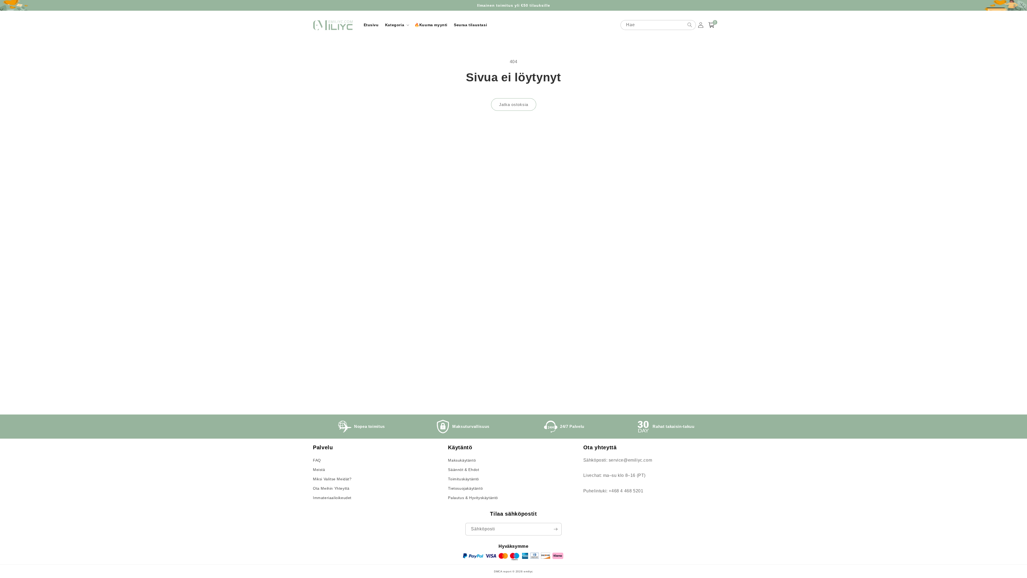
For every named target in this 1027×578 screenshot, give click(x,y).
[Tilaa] (555, 529)
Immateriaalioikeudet (332, 498)
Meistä (319, 469)
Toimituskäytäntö (463, 479)
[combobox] (658, 25)
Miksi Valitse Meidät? (332, 479)
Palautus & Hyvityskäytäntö (473, 498)
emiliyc (528, 571)
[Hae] (690, 24)
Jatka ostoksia (513, 104)
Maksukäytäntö (462, 460)
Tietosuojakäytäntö (465, 488)
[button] (396, 25)
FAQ (317, 460)
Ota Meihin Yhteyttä (331, 488)
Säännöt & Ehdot (463, 469)
